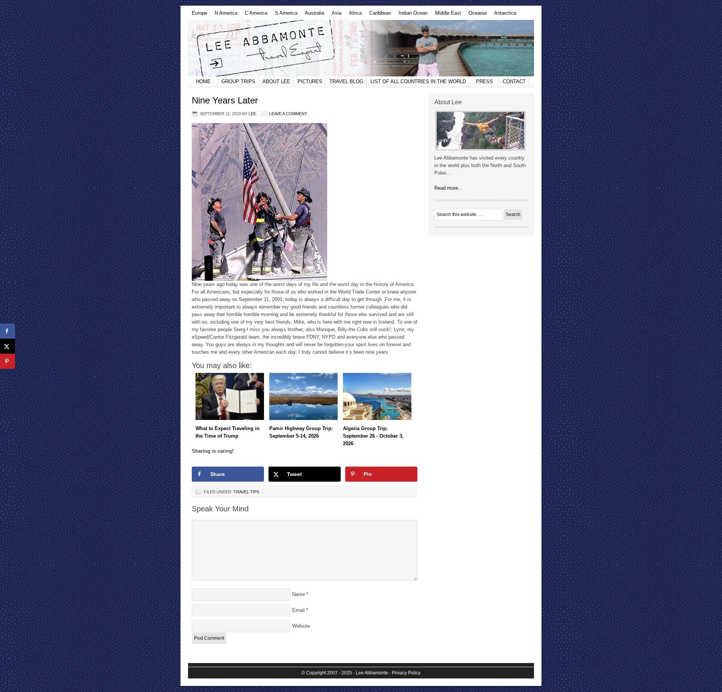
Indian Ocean (411, 15)
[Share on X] (7, 346)
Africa (353, 15)
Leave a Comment (288, 113)
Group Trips (238, 81)
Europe (197, 15)
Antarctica (503, 15)
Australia (312, 15)
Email (298, 610)
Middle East (446, 15)
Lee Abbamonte (361, 48)
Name (298, 594)
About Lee (276, 81)
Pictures (309, 81)
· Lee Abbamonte (370, 672)
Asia (334, 15)
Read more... (448, 188)
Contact (514, 81)
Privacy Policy (406, 672)
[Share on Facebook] (7, 331)
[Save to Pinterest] (7, 361)
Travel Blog (346, 81)
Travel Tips (246, 492)
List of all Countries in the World (418, 81)
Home (203, 81)
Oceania (476, 15)
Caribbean (378, 15)
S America (284, 15)
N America (224, 15)
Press (484, 81)
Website (301, 626)
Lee (252, 113)
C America (254, 15)
